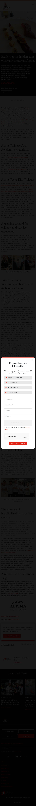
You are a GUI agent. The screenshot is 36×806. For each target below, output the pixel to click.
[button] (6, 416)
